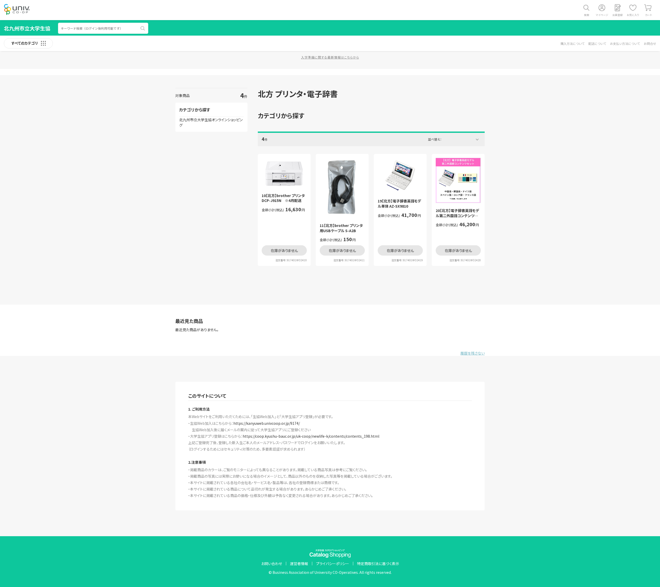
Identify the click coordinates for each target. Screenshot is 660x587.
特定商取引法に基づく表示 (378, 563)
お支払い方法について (625, 43)
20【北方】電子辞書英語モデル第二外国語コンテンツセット (458, 213)
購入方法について (572, 43)
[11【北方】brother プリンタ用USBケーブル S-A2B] (342, 188)
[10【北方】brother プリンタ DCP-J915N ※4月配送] (284, 173)
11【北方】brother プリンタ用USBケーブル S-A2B (341, 228)
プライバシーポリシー (332, 563)
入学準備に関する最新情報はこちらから (330, 57)
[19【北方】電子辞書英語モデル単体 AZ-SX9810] (400, 175)
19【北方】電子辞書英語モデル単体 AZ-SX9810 (399, 204)
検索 (586, 15)
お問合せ (650, 43)
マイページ (602, 15)
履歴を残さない (472, 353)
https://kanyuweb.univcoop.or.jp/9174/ (266, 423)
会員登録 (617, 15)
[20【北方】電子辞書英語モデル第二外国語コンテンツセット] (458, 180)
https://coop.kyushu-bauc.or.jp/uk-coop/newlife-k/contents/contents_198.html (311, 436)
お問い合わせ (271, 563)
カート (648, 15)
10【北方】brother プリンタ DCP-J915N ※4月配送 (284, 198)
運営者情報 (299, 563)
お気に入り (633, 15)
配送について (597, 43)
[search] (143, 28)
